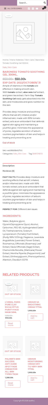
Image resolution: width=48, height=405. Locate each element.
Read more (10, 324)
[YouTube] (37, 8)
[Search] (45, 2)
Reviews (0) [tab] (8, 171)
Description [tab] (9, 165)
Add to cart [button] (34, 317)
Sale (5, 67)
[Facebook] (29, 8)
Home (5, 60)
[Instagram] (33, 8)
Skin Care (29, 60)
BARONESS (38, 154)
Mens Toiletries (17, 60)
